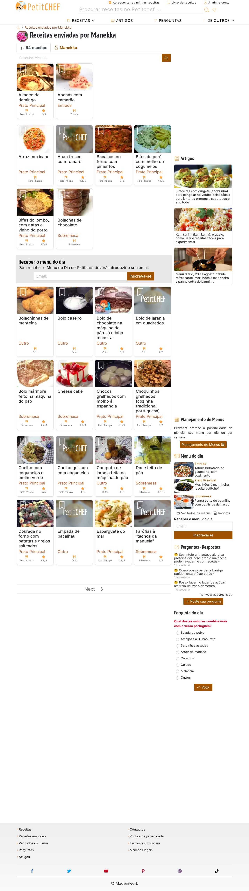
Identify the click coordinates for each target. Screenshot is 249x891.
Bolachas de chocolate (70, 222)
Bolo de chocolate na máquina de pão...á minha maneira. (110, 328)
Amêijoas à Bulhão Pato (198, 639)
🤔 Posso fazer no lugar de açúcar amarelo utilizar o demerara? (199, 584)
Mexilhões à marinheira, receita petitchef (212, 486)
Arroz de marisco (193, 652)
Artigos (124, 20)
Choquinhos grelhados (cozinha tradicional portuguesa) (148, 401)
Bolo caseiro (70, 318)
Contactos (137, 829)
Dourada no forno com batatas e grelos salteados (34, 538)
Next (93, 589)
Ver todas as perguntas (215, 594)
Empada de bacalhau (69, 534)
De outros (218, 20)
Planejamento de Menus (201, 444)
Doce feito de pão (149, 470)
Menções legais (141, 850)
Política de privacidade (147, 836)
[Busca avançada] (214, 10)
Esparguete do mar (111, 534)
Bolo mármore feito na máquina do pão (34, 396)
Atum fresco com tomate (70, 159)
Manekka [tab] (68, 47)
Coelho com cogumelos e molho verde (30, 472)
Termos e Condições (145, 843)
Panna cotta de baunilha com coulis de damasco (213, 502)
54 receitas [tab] (36, 47)
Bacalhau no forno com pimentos (109, 161)
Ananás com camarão (70, 97)
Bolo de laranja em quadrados (150, 320)
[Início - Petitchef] (18, 27)
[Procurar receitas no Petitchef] (207, 9)
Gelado (186, 665)
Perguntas (169, 20)
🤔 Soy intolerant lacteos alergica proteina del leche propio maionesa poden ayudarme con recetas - (200, 558)
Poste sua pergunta (205, 601)
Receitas (80, 20)
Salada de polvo (193, 632)
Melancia (187, 671)
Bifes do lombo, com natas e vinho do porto (33, 225)
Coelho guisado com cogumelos (73, 470)
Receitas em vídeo (32, 836)
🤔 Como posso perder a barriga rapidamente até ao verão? (198, 572)
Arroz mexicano (34, 156)
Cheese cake (70, 391)
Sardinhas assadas (194, 645)
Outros (186, 677)
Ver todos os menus (195, 513)
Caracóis (187, 658)
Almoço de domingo (28, 97)
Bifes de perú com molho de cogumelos (150, 161)
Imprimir (223, 513)
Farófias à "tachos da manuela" (146, 536)
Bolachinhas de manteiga (33, 320)
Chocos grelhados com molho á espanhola (111, 398)
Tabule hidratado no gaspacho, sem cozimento (209, 471)
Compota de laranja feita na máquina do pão (112, 472)
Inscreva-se (141, 276)
